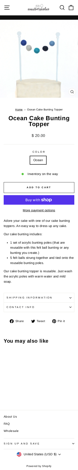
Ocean (38, 160)
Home (19, 109)
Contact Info (20, 307)
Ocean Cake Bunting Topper (45, 109)
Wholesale (11, 431)
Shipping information (29, 297)
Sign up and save (22, 443)
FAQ (7, 423)
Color (39, 151)
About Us (10, 416)
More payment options (39, 210)
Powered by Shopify (39, 466)
